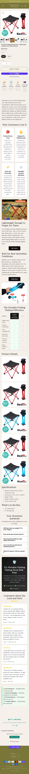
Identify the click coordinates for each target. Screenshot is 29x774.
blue (9, 56)
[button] (3, 5)
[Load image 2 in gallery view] (7, 40)
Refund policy (9, 768)
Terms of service (23, 768)
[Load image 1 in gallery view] (2, 40)
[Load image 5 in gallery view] (22, 40)
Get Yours (14, 248)
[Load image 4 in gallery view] (17, 40)
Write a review (14, 737)
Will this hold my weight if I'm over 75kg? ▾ (13, 528)
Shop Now (14, 279)
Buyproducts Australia (13, 766)
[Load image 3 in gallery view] (12, 40)
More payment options (14, 76)
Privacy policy (16, 768)
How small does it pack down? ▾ (13, 534)
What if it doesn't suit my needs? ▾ (14, 551)
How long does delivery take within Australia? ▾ (12, 539)
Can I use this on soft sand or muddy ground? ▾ (12, 545)
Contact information (15, 770)
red (3, 56)
